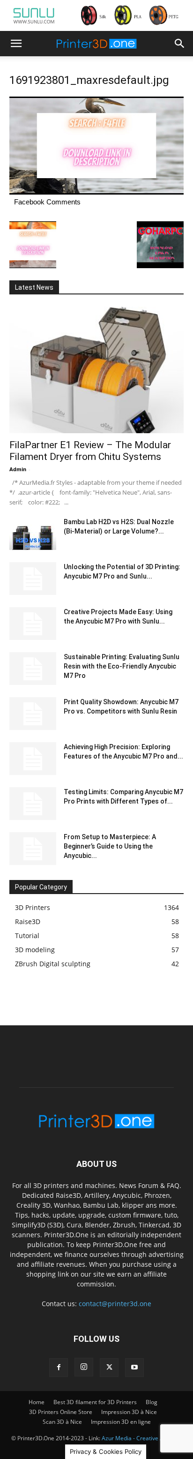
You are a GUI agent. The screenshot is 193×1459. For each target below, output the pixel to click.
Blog (151, 1402)
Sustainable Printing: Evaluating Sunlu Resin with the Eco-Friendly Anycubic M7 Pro (121, 666)
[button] (16, 43)
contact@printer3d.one (115, 1303)
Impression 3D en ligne (121, 1422)
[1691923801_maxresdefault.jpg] (96, 192)
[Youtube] (134, 1367)
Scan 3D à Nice (62, 1422)
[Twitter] (109, 1367)
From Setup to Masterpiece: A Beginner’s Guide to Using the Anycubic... (110, 846)
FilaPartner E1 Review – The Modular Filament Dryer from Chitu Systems (90, 450)
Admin (17, 469)
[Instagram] (83, 1367)
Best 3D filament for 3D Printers (95, 1402)
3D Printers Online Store (60, 1412)
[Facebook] (58, 1367)
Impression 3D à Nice (129, 1412)
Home (37, 1402)
